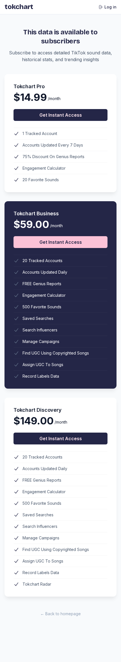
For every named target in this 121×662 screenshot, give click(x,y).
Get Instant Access (60, 115)
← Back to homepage (60, 613)
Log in (110, 7)
